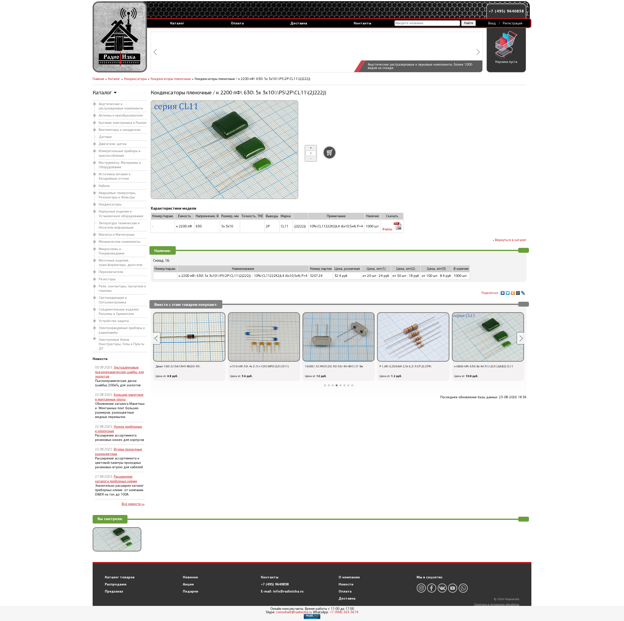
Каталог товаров (120, 577)
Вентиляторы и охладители (119, 130)
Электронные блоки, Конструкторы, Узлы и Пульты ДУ (121, 344)
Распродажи (116, 584)
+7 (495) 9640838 (506, 11)
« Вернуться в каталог (509, 240)
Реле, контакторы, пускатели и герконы (122, 288)
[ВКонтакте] (502, 292)
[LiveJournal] (523, 292)
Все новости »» (133, 504)
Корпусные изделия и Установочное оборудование (121, 213)
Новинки (190, 577)
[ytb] (452, 588)
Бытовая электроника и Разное (122, 123)
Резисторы (107, 279)
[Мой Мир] (518, 292)
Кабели (104, 186)
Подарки (190, 591)
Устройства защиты (114, 321)
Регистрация (512, 23)
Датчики (105, 137)
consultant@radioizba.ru (294, 612)
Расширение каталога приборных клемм (116, 479)
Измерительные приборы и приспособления (119, 153)
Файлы (387, 229)
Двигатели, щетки (113, 144)
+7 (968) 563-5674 (344, 612)
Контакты (362, 23)
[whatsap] (463, 588)
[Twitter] (507, 292)
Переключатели (111, 272)
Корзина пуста (506, 62)
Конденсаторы (110, 204)
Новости (346, 584)
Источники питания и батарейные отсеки (114, 176)
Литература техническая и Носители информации (119, 225)
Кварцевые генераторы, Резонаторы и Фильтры (117, 195)
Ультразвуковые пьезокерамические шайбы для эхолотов (119, 371)
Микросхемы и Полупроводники (111, 251)
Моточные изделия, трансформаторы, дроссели (120, 262)
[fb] (431, 588)
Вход (492, 23)
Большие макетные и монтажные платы (119, 397)
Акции (188, 584)
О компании (349, 577)
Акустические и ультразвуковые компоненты (121, 106)
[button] (155, 52)
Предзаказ (114, 591)
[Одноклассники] (513, 292)
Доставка (298, 23)
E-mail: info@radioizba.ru (282, 591)
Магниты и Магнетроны (117, 235)
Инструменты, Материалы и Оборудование (120, 165)
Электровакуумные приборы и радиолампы (122, 330)
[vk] (442, 588)
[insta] (421, 588)
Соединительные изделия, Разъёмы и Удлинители (119, 311)
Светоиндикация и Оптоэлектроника (113, 300)
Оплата (237, 23)
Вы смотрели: (110, 519)
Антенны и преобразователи (121, 115)
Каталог (177, 23)
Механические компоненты (119, 242)
